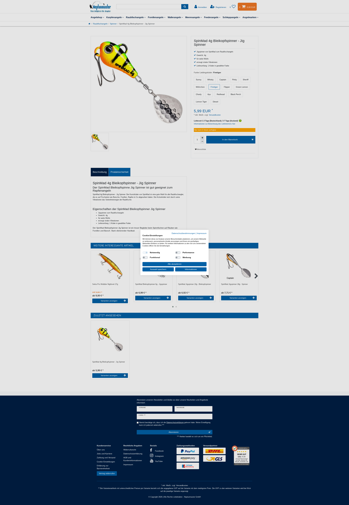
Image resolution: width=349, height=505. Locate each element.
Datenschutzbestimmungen (183, 233)
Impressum (202, 233)
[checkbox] (145, 252)
